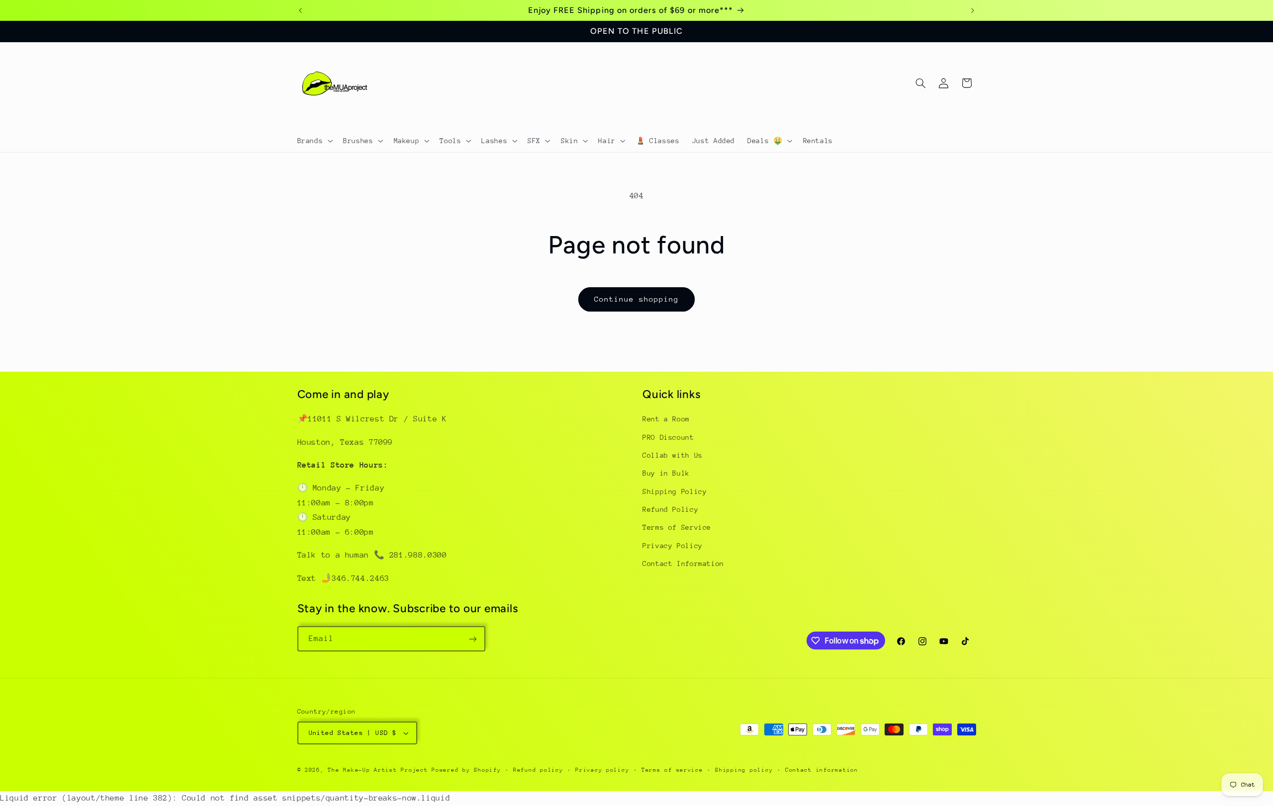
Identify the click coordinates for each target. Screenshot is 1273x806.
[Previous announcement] (300, 10)
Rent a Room (666, 419)
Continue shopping (636, 299)
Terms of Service (676, 528)
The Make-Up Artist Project (380, 770)
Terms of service (672, 770)
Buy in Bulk (666, 474)
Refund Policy (670, 509)
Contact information (821, 770)
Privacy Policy (672, 546)
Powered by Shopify (466, 770)
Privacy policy (602, 770)
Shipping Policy (674, 491)
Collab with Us (672, 455)
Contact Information (683, 564)
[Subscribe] (472, 638)
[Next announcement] (973, 10)
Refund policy (538, 770)
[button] (314, 141)
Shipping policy (744, 770)
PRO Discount (668, 437)
